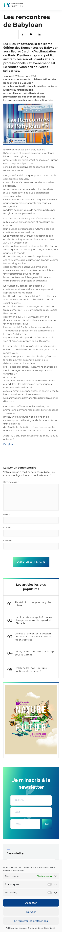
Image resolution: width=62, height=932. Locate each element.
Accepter (31, 902)
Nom (6, 514)
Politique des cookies (15, 928)
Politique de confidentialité (41, 928)
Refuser (31, 911)
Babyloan (8, 444)
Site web (7, 540)
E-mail (7, 527)
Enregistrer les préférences (31, 920)
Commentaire (11, 482)
